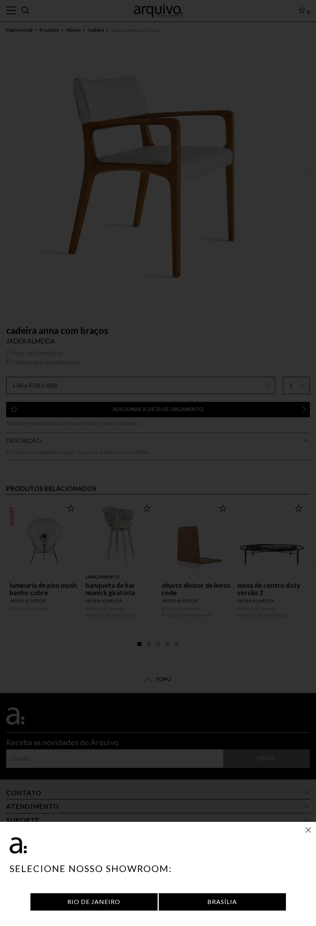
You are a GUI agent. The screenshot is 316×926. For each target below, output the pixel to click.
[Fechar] (308, 829)
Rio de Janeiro (93, 901)
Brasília (222, 901)
